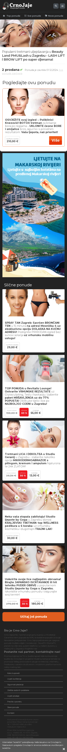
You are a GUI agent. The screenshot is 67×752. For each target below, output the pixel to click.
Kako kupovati (13, 673)
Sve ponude (32, 15)
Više (56, 140)
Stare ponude (13, 707)
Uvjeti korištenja (14, 679)
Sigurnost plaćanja (15, 684)
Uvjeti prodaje (13, 696)
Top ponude (11, 15)
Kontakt (10, 713)
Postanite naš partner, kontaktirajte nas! (32, 651)
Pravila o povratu (14, 701)
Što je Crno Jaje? (15, 630)
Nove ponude (54, 15)
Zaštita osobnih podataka (18, 690)
